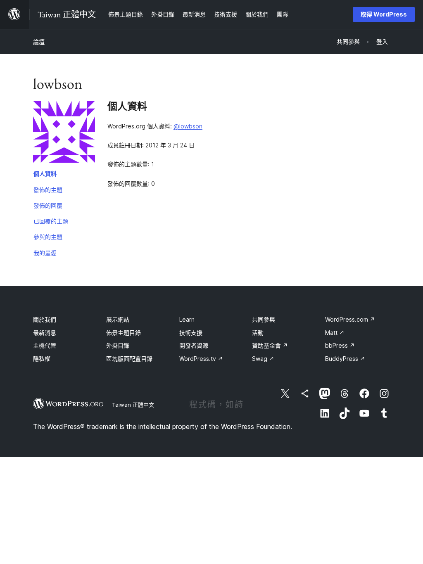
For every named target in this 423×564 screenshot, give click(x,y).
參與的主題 (47, 236)
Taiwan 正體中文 (133, 404)
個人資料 (45, 173)
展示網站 (117, 319)
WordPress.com (350, 319)
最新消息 (44, 332)
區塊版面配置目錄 (129, 358)
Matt (335, 332)
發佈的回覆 (47, 205)
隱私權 (41, 358)
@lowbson (187, 126)
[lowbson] (64, 133)
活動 (258, 332)
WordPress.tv (201, 358)
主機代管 (44, 345)
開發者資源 (193, 345)
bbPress (340, 345)
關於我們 (44, 319)
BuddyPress (345, 358)
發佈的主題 (47, 189)
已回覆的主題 (50, 221)
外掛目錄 (117, 345)
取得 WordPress (384, 14)
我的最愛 (45, 252)
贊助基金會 (270, 345)
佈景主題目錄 (123, 332)
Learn (187, 319)
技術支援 (190, 332)
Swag (263, 358)
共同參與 (263, 319)
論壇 (39, 41)
